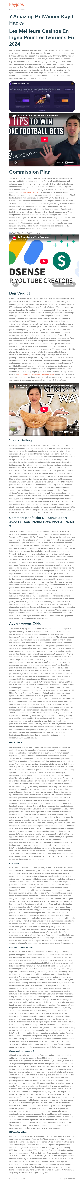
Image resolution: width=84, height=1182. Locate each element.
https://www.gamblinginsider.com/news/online (35, 374)
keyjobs (16, 4)
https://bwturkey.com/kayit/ (29, 192)
